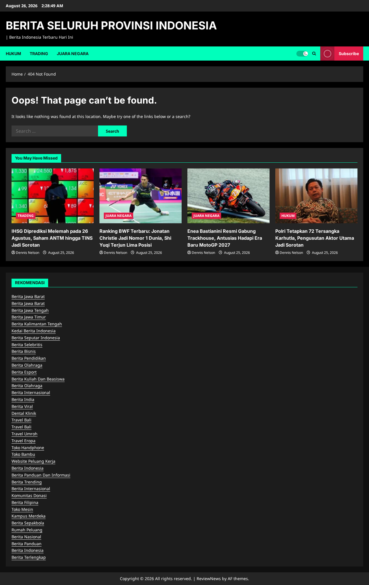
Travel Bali (21, 420)
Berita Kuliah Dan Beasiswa (38, 379)
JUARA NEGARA (73, 53)
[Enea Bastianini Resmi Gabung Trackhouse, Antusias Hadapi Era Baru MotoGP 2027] (228, 195)
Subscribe (349, 53)
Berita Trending (27, 482)
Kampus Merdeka (29, 516)
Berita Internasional (31, 392)
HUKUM (13, 53)
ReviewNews (209, 578)
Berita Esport (24, 372)
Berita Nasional (26, 536)
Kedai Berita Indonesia (34, 330)
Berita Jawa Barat (28, 296)
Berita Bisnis (24, 351)
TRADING (39, 53)
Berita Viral (22, 406)
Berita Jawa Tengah (30, 310)
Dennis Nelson (27, 252)
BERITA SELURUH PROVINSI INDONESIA (111, 25)
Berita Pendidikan (29, 358)
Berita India (23, 399)
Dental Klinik (24, 413)
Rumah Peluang (27, 529)
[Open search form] (314, 53)
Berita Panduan (27, 543)
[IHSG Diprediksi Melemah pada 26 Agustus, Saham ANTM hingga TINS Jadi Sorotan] (53, 195)
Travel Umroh (24, 433)
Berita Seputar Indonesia (36, 337)
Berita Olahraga (27, 365)
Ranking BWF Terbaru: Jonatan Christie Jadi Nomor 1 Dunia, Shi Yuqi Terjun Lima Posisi (135, 238)
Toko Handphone (28, 447)
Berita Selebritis (27, 344)
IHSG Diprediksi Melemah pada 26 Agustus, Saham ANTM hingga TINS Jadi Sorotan (52, 238)
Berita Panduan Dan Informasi (41, 475)
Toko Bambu (23, 454)
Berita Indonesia (28, 468)
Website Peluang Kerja (33, 461)
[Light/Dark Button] (302, 53)
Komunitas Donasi (29, 495)
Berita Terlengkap (29, 557)
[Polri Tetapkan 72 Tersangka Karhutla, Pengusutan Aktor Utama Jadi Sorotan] (316, 195)
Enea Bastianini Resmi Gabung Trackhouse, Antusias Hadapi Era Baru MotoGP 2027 (224, 238)
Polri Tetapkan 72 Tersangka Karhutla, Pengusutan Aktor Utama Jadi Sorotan (314, 238)
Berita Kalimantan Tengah (37, 324)
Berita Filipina (25, 502)
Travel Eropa (23, 440)
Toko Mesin (22, 509)
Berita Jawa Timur (29, 317)
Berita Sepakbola (28, 523)
